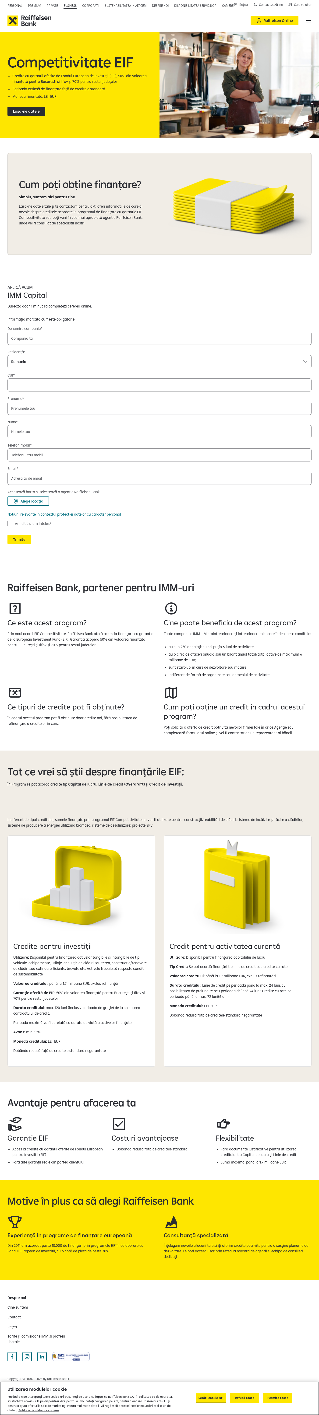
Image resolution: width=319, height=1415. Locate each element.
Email (12, 468)
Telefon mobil (18, 445)
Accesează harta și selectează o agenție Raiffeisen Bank (53, 491)
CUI (10, 375)
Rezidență (15, 351)
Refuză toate (244, 1398)
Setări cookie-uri (210, 1398)
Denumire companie (24, 328)
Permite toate (277, 1398)
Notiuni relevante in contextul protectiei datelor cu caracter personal (64, 514)
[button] (309, 20)
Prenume (14, 398)
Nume (12, 421)
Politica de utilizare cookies (38, 1410)
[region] (159, 1398)
